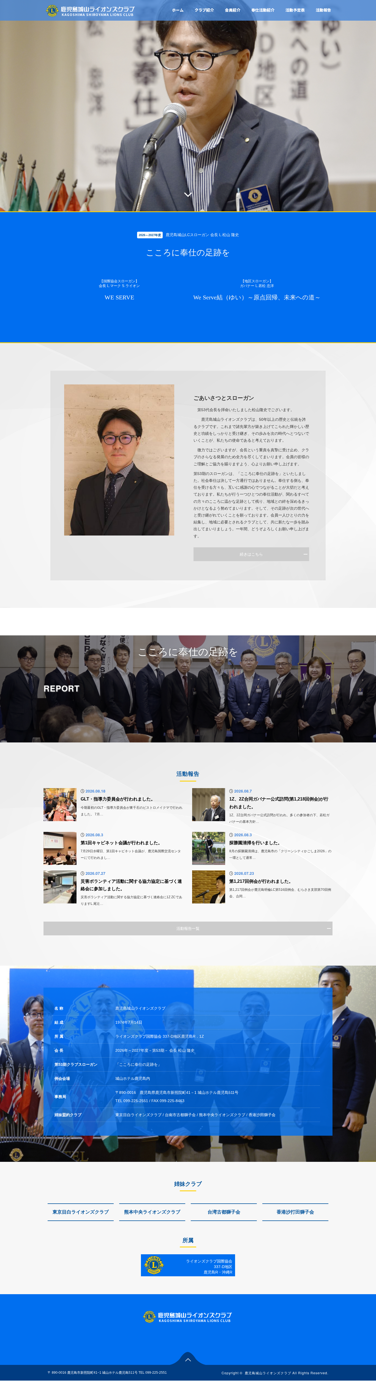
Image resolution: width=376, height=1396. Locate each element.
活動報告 (323, 10)
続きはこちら (251, 554)
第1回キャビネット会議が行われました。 (121, 842)
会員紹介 (232, 10)
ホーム (178, 10)
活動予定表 (295, 10)
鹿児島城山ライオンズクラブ (268, 1372)
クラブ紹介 (204, 10)
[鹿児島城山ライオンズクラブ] (91, 10)
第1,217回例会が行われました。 (261, 881)
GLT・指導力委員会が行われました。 (118, 799)
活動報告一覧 (188, 928)
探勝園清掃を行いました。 (255, 842)
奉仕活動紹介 (262, 10)
